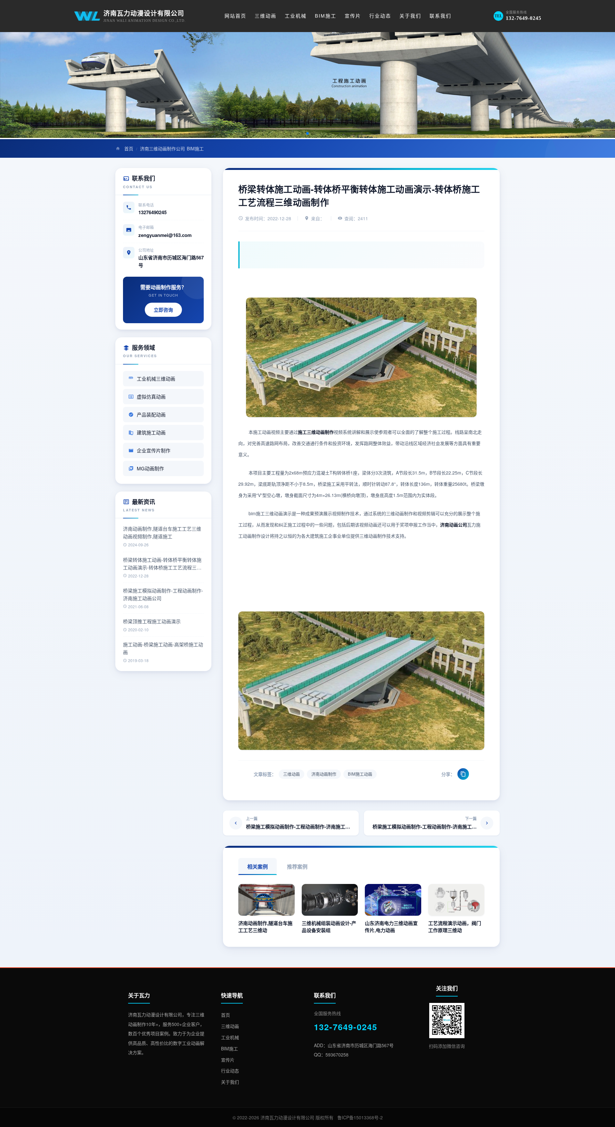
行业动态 (380, 16)
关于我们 (410, 16)
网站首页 (235, 16)
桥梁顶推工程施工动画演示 (152, 621)
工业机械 (296, 16)
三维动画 (265, 16)
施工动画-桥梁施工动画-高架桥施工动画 (163, 648)
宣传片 (353, 16)
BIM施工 (325, 16)
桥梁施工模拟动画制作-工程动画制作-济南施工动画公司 (163, 594)
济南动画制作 (323, 774)
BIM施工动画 (360, 774)
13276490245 (152, 212)
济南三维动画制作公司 (162, 148)
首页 (128, 148)
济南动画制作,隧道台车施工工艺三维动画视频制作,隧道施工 (162, 532)
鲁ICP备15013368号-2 (360, 1117)
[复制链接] (463, 774)
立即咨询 (163, 309)
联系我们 (440, 16)
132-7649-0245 (345, 1027)
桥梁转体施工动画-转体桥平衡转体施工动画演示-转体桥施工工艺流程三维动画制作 (162, 563)
